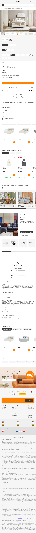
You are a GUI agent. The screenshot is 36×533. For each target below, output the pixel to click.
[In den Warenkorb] (14, 142)
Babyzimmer (4, 409)
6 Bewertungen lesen (12, 67)
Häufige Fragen (30, 407)
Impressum (7, 428)
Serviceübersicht (14, 407)
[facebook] (17, 431)
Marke (25, 102)
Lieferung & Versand (8, 113)
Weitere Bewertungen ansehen (8, 322)
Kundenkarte (14, 408)
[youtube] (24, 431)
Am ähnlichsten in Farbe (27, 329)
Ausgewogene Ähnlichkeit (7, 329)
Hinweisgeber (7, 431)
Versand (7, 71)
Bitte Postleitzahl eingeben (7, 77)
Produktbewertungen (31, 102)
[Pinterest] (31, 90)
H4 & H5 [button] (23, 55)
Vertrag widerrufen (31, 408)
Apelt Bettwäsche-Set (5, 156)
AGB (5, 429)
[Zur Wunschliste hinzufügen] (33, 62)
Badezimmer (4, 410)
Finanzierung (14, 409)
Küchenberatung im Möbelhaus (17, 414)
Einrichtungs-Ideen (20, 102)
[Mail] (33, 90)
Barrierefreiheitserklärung (9, 432)
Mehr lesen (26, 228)
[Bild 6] (26, 33)
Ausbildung (29, 416)
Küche (3, 414)
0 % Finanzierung (8, 115)
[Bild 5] (21, 33)
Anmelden (19, 379)
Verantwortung (30, 417)
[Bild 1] (2, 33)
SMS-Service (14, 410)
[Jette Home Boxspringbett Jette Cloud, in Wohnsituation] (18, 21)
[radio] (18, 270)
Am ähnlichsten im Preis (17, 329)
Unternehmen (30, 414)
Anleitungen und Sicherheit (9, 118)
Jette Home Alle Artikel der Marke (26, 232)
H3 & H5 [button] (27, 55)
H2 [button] (31, 55)
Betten (3, 358)
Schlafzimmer (4, 408)
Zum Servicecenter (29, 400)
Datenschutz (7, 430)
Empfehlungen (12, 102)
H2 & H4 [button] (8, 55)
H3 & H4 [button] (18, 55)
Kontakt (29, 410)
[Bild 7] (31, 33)
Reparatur (29, 413)
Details (6, 110)
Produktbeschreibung (5, 102)
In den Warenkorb (18, 82)
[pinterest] (19, 431)
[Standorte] (30, 1)
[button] (3, 1)
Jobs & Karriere (30, 415)
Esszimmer (3, 413)
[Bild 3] (12, 33)
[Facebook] (29, 90)
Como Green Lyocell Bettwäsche (22, 156)
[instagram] (21, 431)
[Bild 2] (7, 33)
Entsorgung (29, 409)
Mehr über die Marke (24, 235)
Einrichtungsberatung (15, 413)
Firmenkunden (14, 415)
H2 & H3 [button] (4, 55)
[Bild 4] (17, 33)
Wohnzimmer (4, 407)
